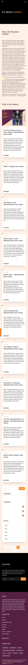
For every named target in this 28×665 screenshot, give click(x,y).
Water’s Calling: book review (13, 166)
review (20, 647)
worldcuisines (19, 650)
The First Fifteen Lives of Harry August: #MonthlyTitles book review (13, 132)
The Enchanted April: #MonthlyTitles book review (13, 312)
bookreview (5, 647)
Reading (4, 624)
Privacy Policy (5, 634)
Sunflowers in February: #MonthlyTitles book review (13, 384)
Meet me (4, 620)
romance (15, 653)
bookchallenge (6, 655)
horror (4, 653)
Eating (3, 629)
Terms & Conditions (6, 631)
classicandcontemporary (9, 650)
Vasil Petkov (10, 663)
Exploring (4, 627)
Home (3, 617)
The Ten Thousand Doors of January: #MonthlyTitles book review (13, 421)
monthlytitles (13, 647)
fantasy (9, 653)
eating (21, 653)
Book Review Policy (7, 622)
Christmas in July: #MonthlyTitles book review (13, 203)
